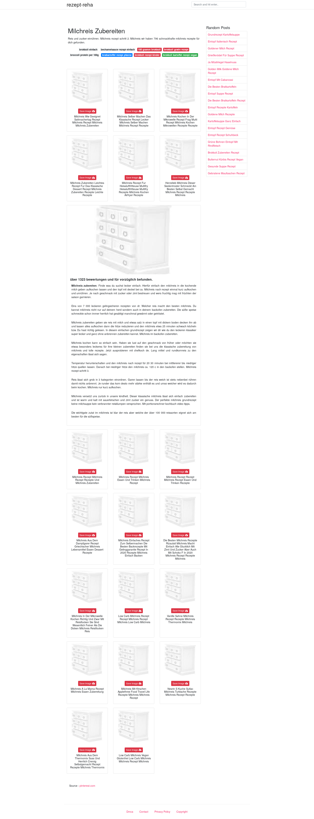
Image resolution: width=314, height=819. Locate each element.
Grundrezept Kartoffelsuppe (224, 34)
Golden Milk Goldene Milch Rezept (223, 71)
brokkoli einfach (88, 49)
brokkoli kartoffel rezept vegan (180, 55)
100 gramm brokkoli (149, 49)
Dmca (129, 811)
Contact (143, 811)
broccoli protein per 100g (84, 55)
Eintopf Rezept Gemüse (221, 128)
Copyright (182, 811)
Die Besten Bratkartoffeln (222, 86)
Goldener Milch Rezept (221, 48)
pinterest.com (87, 785)
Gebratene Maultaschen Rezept (226, 173)
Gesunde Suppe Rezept (222, 166)
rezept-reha (80, 4)
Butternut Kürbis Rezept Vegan (225, 159)
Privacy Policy (162, 811)
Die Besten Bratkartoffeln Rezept (226, 100)
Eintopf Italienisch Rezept (222, 41)
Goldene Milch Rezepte (221, 114)
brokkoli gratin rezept (176, 49)
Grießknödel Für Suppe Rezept (226, 55)
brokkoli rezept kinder (147, 55)
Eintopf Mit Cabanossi (220, 80)
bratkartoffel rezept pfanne (117, 55)
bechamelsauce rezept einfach (118, 49)
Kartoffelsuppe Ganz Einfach (224, 121)
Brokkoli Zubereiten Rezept (223, 152)
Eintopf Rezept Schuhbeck (223, 135)
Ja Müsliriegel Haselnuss (222, 62)
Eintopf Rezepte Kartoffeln (223, 107)
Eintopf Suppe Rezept (220, 93)
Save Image (85, 111)
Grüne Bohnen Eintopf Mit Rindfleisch (223, 143)
